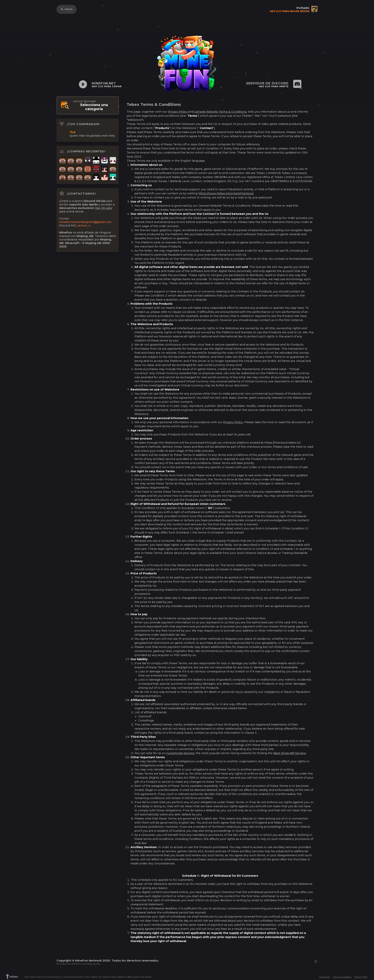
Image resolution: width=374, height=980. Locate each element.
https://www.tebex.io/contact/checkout (226, 193)
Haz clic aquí (103, 208)
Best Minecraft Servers (289, 753)
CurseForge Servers (180, 753)
